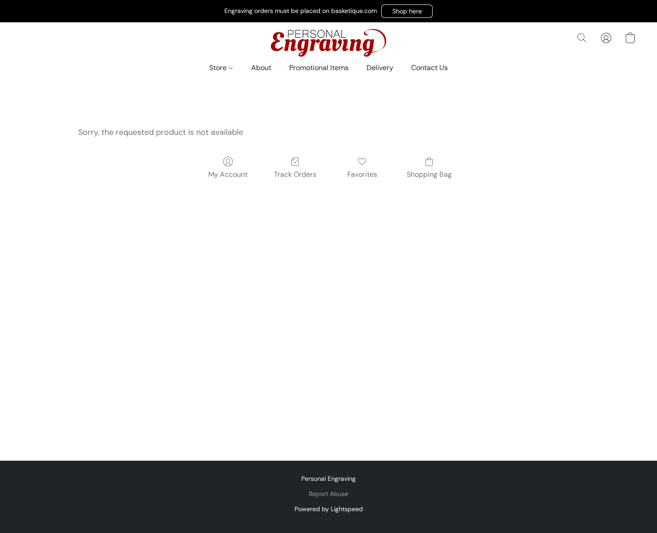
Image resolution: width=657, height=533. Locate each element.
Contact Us (429, 67)
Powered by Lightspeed (329, 509)
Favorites (362, 174)
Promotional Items (319, 67)
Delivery (379, 67)
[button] (407, 11)
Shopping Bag (429, 174)
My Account (228, 174)
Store (218, 67)
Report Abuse (328, 494)
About (261, 67)
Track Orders (295, 174)
